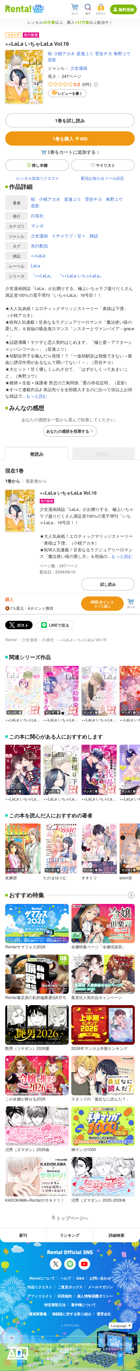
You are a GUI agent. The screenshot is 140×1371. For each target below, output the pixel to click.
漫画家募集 (38, 1313)
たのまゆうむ (55, 877)
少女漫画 (78, 68)
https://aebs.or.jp (46, 1363)
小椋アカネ (64, 53)
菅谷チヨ (103, 53)
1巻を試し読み (70, 120)
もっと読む (36, 396)
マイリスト (105, 165)
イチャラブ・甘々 (69, 236)
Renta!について (42, 1278)
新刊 (23, 1235)
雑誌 (94, 236)
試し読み (108, 584)
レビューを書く (70, 93)
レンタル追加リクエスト (37, 178)
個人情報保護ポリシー (95, 1295)
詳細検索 (116, 1235)
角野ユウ (122, 53)
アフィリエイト (39, 1295)
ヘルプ (65, 1278)
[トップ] (18, 8)
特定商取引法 (55, 1304)
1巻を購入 (70, 138)
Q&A (80, 1278)
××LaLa (38, 255)
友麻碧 (11, 877)
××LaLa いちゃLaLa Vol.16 (68, 492)
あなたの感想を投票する (67, 431)
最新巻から (36, 481)
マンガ (37, 225)
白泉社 (37, 215)
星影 (52, 59)
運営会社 (104, 1313)
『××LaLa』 (42, 275)
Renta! (11, 639)
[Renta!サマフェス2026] (37, 9)
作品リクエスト (39, 1286)
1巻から (12, 481)
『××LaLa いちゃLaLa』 (81, 275)
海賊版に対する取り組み (71, 1313)
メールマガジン (100, 1286)
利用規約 (65, 1295)
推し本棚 (40, 165)
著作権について (83, 1304)
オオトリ (89, 877)
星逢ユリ (85, 53)
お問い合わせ (100, 1278)
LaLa (35, 265)
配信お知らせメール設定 (102, 178)
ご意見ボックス (70, 1286)
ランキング (69, 1235)
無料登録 (126, 9)
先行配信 (39, 246)
